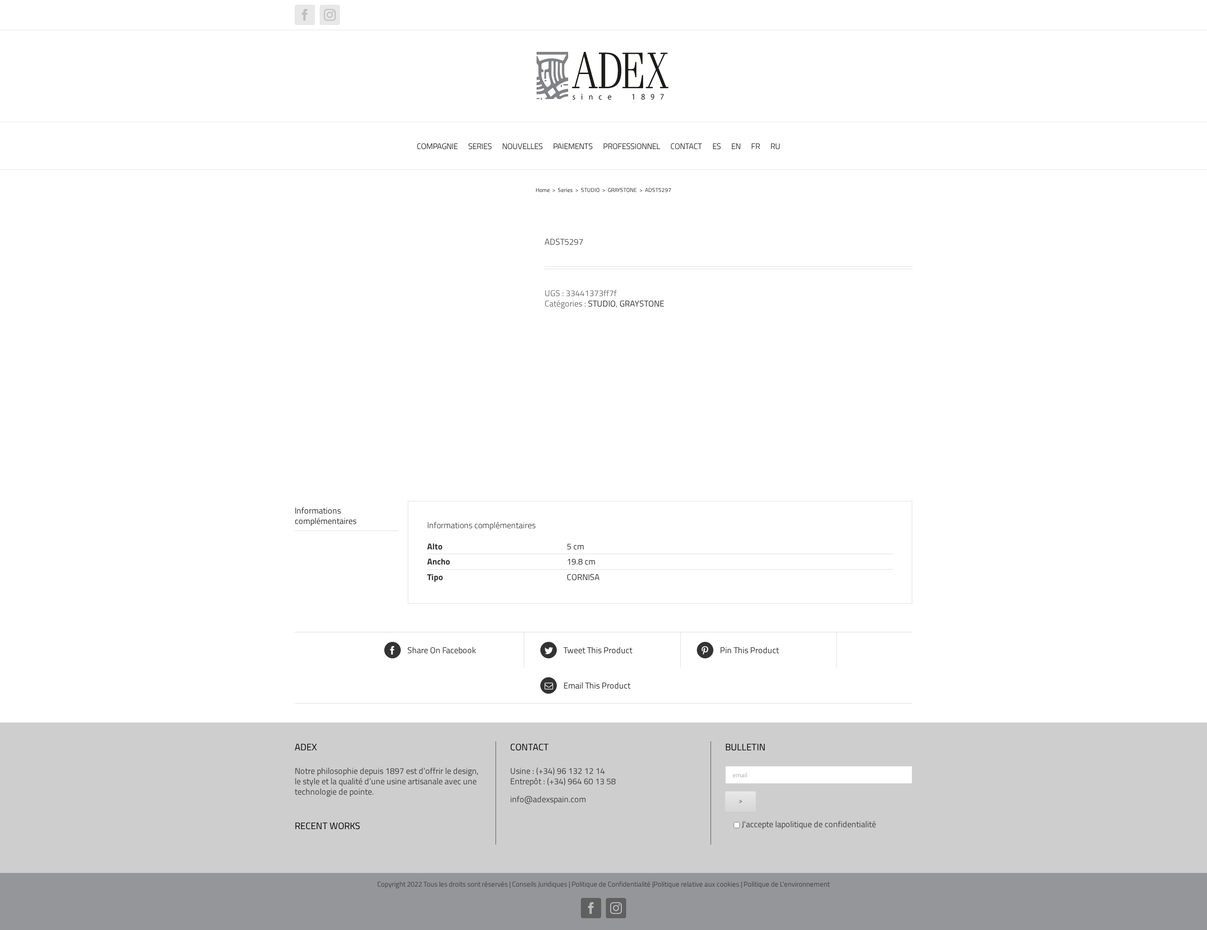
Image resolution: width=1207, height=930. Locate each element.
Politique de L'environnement (787, 884)
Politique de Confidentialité (611, 884)
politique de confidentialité (828, 824)
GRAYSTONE (642, 303)
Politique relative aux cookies (696, 884)
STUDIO (602, 303)
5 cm (575, 546)
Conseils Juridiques (539, 884)
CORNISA (583, 577)
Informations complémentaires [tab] (325, 515)
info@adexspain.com (548, 799)
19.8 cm (581, 561)
